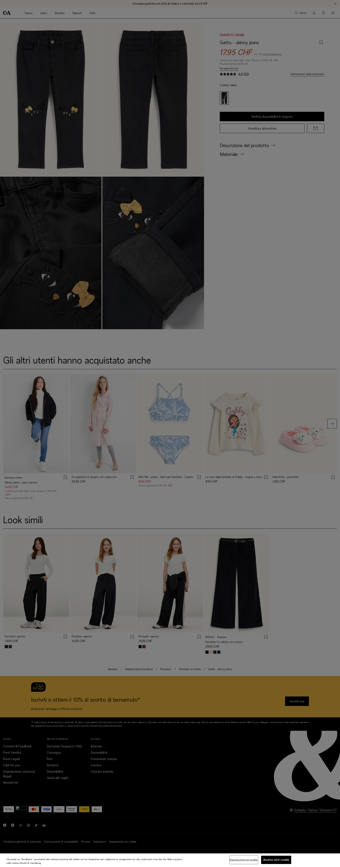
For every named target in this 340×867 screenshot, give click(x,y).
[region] (170, 860)
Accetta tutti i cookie (276, 859)
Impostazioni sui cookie (244, 859)
